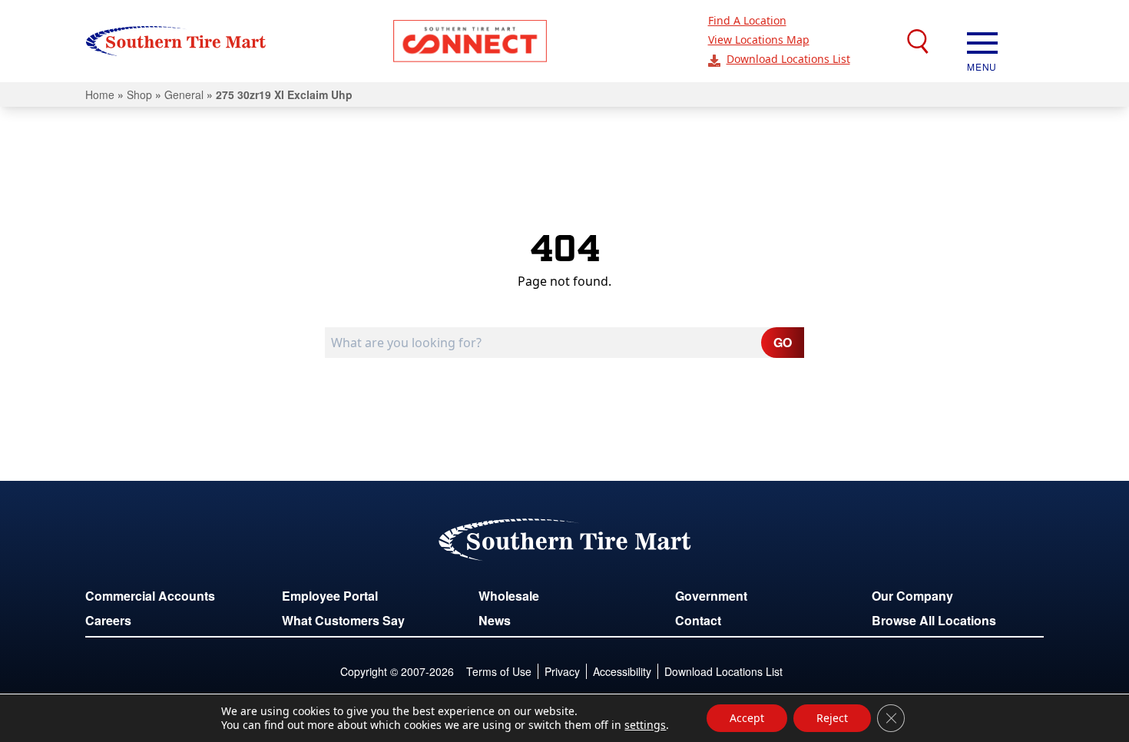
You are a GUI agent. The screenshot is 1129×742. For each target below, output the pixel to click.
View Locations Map (759, 39)
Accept (747, 718)
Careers (108, 620)
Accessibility (622, 671)
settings (645, 725)
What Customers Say (343, 620)
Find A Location (747, 20)
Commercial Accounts (150, 596)
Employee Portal (330, 596)
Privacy (562, 671)
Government (711, 596)
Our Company (912, 596)
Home (99, 94)
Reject (832, 718)
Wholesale (508, 596)
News (494, 620)
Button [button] (470, 41)
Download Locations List (788, 58)
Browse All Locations (934, 620)
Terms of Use (498, 671)
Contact (698, 620)
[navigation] (982, 41)
